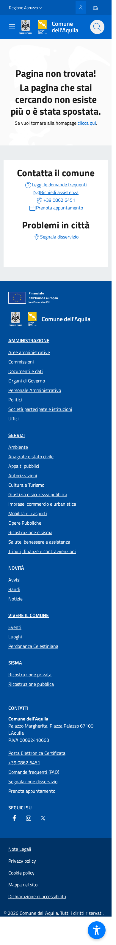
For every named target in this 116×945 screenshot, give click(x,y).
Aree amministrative (29, 352)
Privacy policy (22, 860)
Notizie (15, 598)
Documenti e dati (25, 371)
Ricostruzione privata (29, 674)
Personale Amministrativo (34, 390)
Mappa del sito (22, 884)
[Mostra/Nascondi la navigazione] (11, 26)
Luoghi (15, 636)
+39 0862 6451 (24, 762)
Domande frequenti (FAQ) (33, 772)
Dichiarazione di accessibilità (37, 896)
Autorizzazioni (22, 475)
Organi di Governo (26, 380)
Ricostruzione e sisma (30, 532)
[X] (43, 818)
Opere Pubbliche (24, 522)
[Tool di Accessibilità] (97, 930)
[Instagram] (29, 818)
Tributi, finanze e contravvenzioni (42, 551)
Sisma (15, 662)
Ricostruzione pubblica (31, 684)
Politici (15, 399)
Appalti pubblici (23, 466)
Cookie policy (21, 872)
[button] (26, 7)
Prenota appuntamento (31, 791)
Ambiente (18, 447)
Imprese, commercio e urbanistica (42, 503)
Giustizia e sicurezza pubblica (37, 494)
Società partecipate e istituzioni (40, 409)
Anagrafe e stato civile (31, 456)
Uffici (13, 418)
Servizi (16, 435)
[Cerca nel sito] (97, 27)
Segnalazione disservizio (32, 781)
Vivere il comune (28, 615)
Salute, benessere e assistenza (39, 541)
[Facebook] (14, 818)
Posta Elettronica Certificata (36, 753)
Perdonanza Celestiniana (33, 646)
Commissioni (21, 361)
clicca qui (87, 122)
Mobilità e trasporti (27, 513)
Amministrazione (28, 340)
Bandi (14, 589)
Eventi (14, 627)
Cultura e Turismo (26, 484)
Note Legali (19, 849)
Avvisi (14, 579)
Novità (16, 567)
